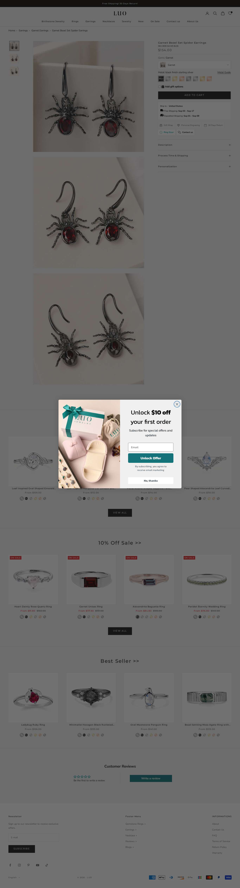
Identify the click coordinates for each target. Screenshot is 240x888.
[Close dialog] (177, 404)
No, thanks (151, 480)
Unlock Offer (151, 458)
